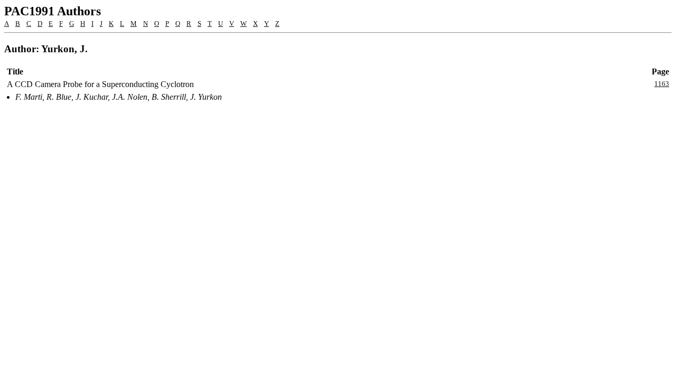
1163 (661, 84)
